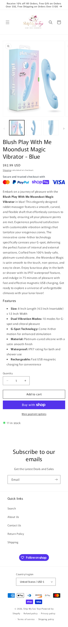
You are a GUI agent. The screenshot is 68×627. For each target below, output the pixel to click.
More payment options (34, 413)
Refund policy (30, 613)
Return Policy (16, 534)
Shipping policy (46, 619)
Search (12, 508)
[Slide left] (4, 128)
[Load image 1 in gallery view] (16, 127)
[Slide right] (64, 128)
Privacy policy (48, 613)
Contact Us (14, 525)
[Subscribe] (56, 479)
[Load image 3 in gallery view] (51, 127)
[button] (7, 22)
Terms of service (26, 619)
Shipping (7, 170)
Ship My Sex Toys (32, 608)
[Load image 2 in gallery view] (33, 127)
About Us (13, 517)
